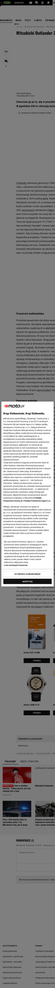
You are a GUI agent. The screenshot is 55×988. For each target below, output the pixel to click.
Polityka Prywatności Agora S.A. (37, 501)
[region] (27, 494)
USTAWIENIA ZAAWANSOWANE (27, 574)
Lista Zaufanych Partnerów (16, 565)
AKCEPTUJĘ (27, 581)
